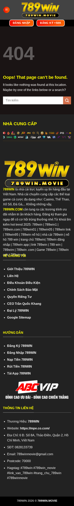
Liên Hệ (13, 276)
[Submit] (67, 100)
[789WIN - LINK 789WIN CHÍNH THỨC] (40, 10)
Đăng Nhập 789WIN (21, 352)
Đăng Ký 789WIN (19, 346)
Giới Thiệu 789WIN (21, 269)
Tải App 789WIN (19, 373)
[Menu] (6, 10)
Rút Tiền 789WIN (19, 366)
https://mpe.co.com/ (35, 428)
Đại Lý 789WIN (18, 310)
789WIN (8, 189)
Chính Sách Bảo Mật (22, 289)
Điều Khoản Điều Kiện (23, 283)
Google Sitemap (19, 317)
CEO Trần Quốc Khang (24, 303)
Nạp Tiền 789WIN (20, 359)
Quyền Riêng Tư (19, 296)
